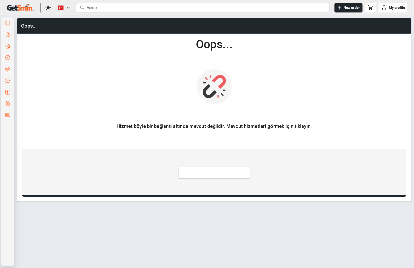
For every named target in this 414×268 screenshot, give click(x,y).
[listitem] (7, 23)
